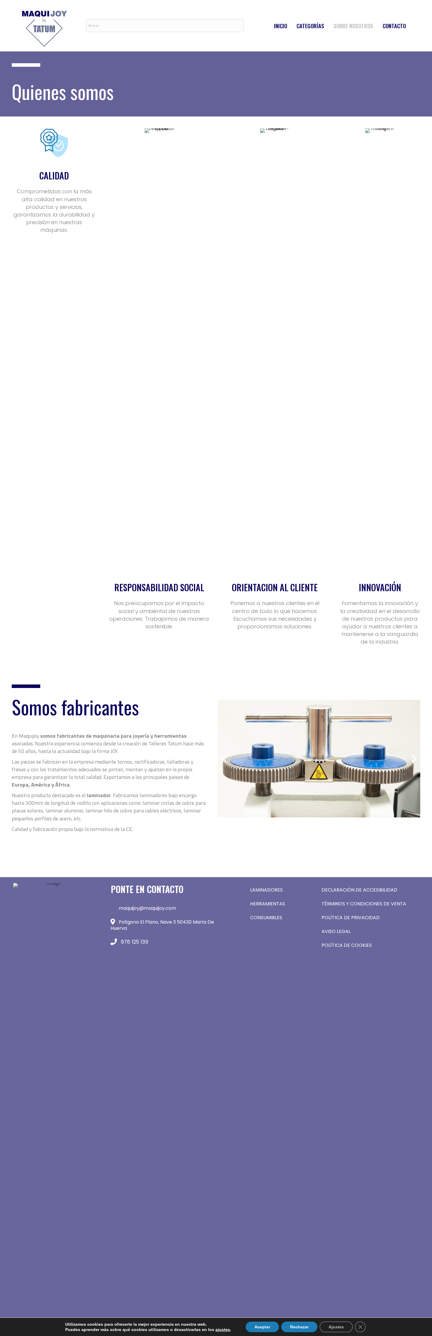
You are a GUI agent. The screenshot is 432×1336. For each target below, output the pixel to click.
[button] (224, 758)
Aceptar (262, 1327)
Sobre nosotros (353, 25)
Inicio (280, 25)
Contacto (394, 25)
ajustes (222, 1329)
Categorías (310, 25)
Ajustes (336, 1327)
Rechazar (299, 1327)
